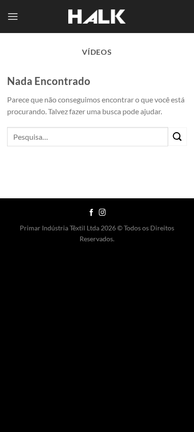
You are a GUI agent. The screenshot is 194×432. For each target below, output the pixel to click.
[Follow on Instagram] (102, 213)
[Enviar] (177, 136)
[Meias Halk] (97, 16)
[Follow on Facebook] (91, 213)
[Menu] (12, 16)
